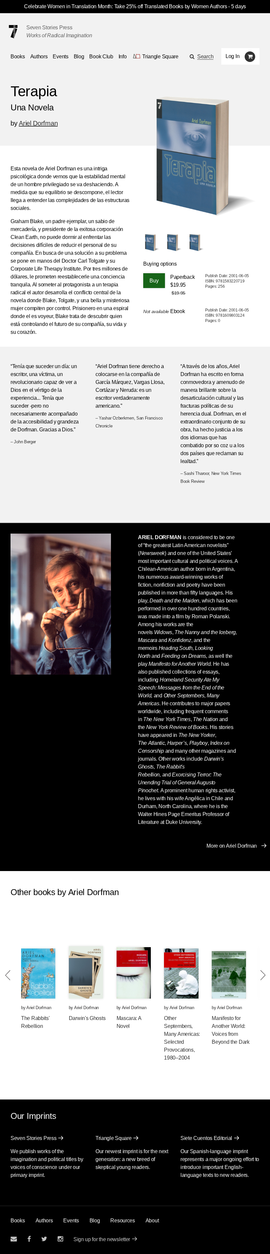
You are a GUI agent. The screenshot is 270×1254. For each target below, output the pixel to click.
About (152, 1220)
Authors (39, 56)
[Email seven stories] (14, 1239)
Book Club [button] (101, 56)
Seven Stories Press (49, 27)
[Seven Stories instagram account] (60, 1239)
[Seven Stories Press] (13, 31)
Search (205, 56)
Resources (122, 1220)
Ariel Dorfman (38, 123)
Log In (232, 56)
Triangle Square (113, 1138)
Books (18, 1220)
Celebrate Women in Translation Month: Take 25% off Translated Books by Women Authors (125, 6)
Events (60, 56)
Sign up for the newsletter (101, 1239)
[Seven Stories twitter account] (44, 1239)
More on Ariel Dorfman (231, 846)
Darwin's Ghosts (87, 1018)
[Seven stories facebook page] (29, 1239)
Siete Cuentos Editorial (206, 1138)
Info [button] (123, 56)
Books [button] (18, 56)
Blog (79, 56)
